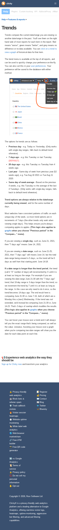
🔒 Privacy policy (17, 472)
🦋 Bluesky (42, 409)
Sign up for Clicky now (12, 364)
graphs (8, 230)
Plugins (14, 11)
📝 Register (42, 392)
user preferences (38, 66)
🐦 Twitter (41, 405)
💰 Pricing (41, 395)
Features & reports (16, 19)
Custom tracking (26, 11)
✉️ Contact (42, 399)
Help (5, 11)
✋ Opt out (14, 486)
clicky (9, 3)
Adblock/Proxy (45, 11)
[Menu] (55, 4)
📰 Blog (40, 402)
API (35, 11)
